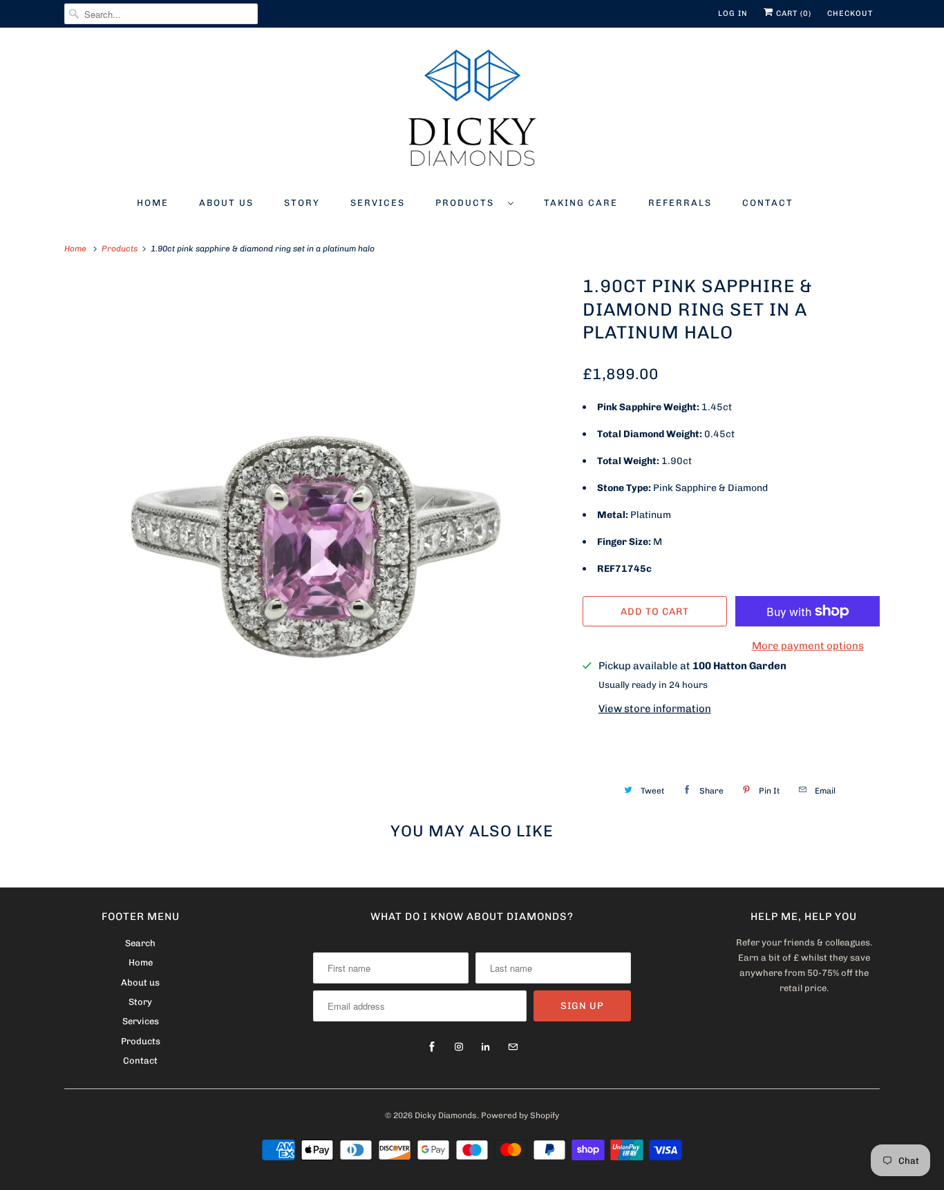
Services (377, 203)
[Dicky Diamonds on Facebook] (432, 1047)
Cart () (792, 13)
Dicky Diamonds (446, 1115)
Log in (733, 13)
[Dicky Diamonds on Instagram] (459, 1047)
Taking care (581, 203)
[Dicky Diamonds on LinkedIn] (486, 1047)
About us (226, 203)
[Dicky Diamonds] (472, 110)
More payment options (808, 646)
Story (302, 203)
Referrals (680, 203)
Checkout (850, 13)
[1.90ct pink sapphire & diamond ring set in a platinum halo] (316, 525)
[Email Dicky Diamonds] (513, 1047)
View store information (654, 708)
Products (468, 203)
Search (140, 943)
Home (153, 203)
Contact (767, 203)
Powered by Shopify (520, 1115)
